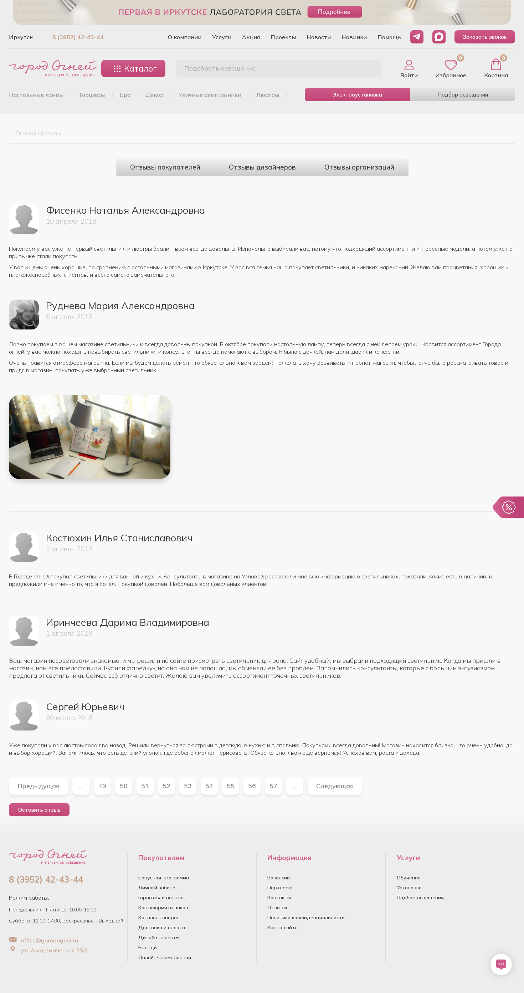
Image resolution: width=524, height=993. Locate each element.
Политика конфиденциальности (306, 917)
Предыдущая (38, 786)
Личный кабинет (158, 887)
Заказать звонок (485, 36)
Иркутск (21, 37)
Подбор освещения (462, 94)
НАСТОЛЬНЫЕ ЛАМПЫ (36, 94)
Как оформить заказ (163, 907)
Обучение (409, 877)
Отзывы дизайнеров (262, 167)
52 (166, 786)
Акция (251, 37)
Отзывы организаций (359, 167)
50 (124, 786)
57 (273, 786)
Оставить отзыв (39, 809)
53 (188, 786)
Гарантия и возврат (162, 897)
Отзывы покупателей (165, 167)
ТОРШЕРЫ (91, 94)
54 (209, 786)
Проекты (283, 37)
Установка (409, 887)
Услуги (221, 37)
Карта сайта (282, 927)
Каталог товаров (159, 917)
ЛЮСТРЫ (267, 94)
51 (145, 786)
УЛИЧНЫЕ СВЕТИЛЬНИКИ (210, 94)
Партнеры (279, 887)
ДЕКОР (154, 94)
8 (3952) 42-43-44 (78, 37)
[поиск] (368, 69)
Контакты (279, 897)
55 (231, 786)
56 (252, 786)
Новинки (354, 37)
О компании (184, 37)
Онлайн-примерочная (164, 957)
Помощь (389, 37)
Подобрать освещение (220, 68)
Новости (319, 37)
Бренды (148, 947)
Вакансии (278, 877)
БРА (125, 94)
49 (102, 786)
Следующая (335, 786)
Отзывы (277, 907)
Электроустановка (357, 94)
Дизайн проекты (158, 937)
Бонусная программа (163, 877)
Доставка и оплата (161, 927)
